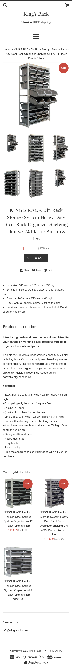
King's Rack (36, 14)
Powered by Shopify (52, 651)
